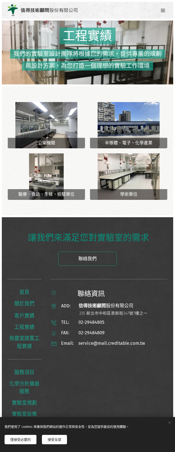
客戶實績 (24, 316)
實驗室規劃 (24, 403)
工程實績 (24, 327)
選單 (162, 10)
